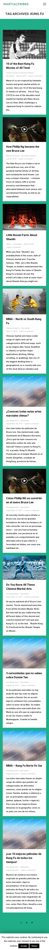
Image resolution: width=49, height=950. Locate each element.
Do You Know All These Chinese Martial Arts (20, 586)
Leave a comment (35, 76)
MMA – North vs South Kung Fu (23, 321)
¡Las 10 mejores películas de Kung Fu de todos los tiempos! (23, 858)
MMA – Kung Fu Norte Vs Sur (24, 765)
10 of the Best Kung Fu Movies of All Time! (20, 65)
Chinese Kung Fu (13, 73)
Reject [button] (34, 946)
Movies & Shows (27, 73)
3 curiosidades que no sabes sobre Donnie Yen (24, 675)
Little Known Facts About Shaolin (21, 237)
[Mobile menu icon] (44, 4)
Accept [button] (24, 946)
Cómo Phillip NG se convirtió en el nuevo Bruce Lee (24, 500)
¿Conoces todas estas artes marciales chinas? (23, 413)
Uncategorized (12, 421)
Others (9, 244)
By (10, 76)
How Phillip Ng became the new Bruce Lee (22, 148)
